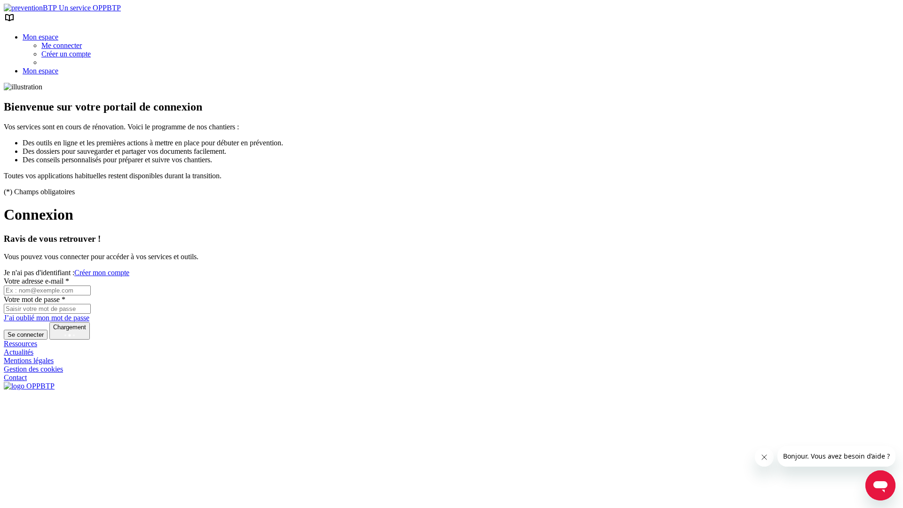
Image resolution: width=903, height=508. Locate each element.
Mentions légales (29, 361)
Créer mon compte (101, 273)
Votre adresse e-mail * (36, 281)
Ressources (20, 344)
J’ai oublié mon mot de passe (46, 318)
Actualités (18, 352)
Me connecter (61, 45)
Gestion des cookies (33, 369)
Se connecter (26, 334)
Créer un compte (66, 54)
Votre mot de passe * (34, 299)
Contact (15, 377)
